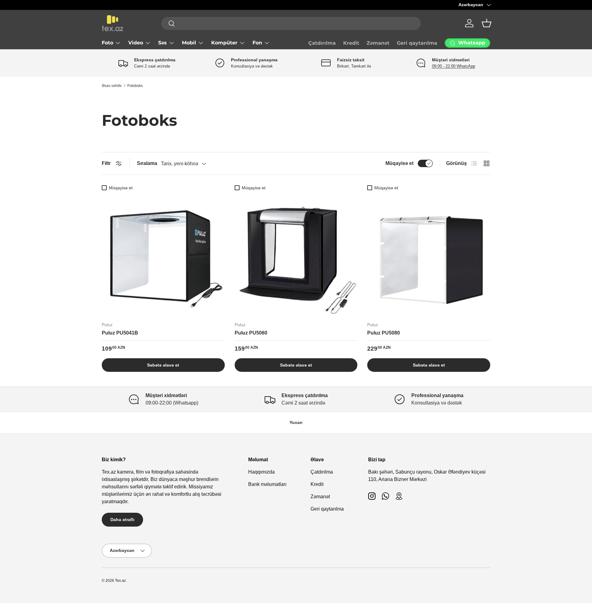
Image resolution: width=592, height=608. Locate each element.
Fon (257, 43)
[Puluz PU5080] (428, 255)
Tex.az (120, 580)
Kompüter (224, 43)
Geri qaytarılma (417, 43)
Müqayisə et (399, 163)
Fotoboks (135, 86)
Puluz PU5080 (383, 332)
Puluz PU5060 (251, 332)
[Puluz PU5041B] (163, 255)
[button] (486, 23)
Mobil (189, 43)
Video (135, 43)
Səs (162, 43)
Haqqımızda (261, 471)
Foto (107, 43)
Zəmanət (378, 43)
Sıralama (147, 163)
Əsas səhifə (111, 86)
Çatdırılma (322, 43)
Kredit (351, 43)
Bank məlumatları (267, 484)
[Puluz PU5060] (296, 255)
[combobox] (291, 23)
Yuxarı (296, 422)
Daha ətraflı (122, 519)
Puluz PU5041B (120, 332)
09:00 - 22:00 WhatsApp (453, 66)
